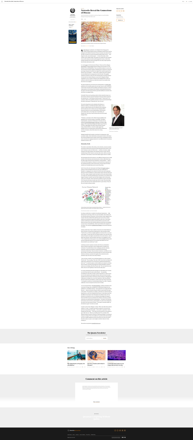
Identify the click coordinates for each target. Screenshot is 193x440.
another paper (108, 84)
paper (86, 65)
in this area (97, 122)
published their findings (97, 225)
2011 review (88, 125)
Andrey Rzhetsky (96, 285)
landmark (90, 122)
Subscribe (104, 338)
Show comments (96, 401)
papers (93, 122)
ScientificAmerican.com (96, 323)
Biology (82, 8)
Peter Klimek (83, 66)
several (86, 122)
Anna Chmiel (90, 66)
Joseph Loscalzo (106, 168)
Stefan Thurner (86, 49)
